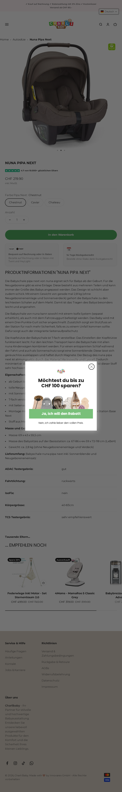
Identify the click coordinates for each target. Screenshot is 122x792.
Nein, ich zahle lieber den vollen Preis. (61, 423)
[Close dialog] (91, 367)
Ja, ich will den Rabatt (61, 413)
